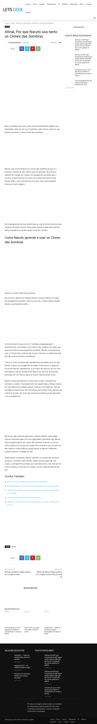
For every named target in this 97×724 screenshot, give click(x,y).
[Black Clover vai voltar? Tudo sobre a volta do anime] (33, 619)
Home (7, 23)
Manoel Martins (15, 42)
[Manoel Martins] (6, 42)
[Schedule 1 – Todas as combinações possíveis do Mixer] (9, 657)
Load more (69, 88)
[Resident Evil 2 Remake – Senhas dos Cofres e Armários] (9, 676)
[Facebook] (21, 48)
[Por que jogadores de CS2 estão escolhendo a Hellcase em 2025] (69, 82)
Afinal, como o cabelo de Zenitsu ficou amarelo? (27, 482)
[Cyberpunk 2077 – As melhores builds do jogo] (9, 667)
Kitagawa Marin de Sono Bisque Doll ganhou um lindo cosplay (33, 486)
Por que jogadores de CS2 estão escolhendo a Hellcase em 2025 (83, 83)
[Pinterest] (32, 48)
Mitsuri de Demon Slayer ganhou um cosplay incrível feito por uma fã (49, 574)
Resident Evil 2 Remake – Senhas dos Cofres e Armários (22, 676)
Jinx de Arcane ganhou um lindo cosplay (24, 497)
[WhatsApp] (38, 48)
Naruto (14, 547)
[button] (94, 18)
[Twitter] (27, 48)
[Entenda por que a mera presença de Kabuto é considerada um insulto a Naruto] (14, 619)
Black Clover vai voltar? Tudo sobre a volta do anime (31, 630)
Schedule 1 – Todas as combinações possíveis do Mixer (22, 657)
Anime (12, 23)
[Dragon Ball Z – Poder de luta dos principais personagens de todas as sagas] (53, 619)
